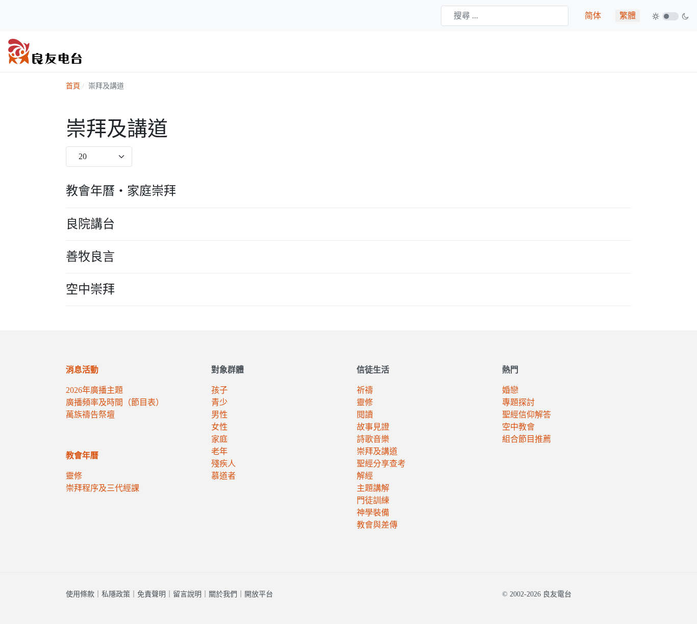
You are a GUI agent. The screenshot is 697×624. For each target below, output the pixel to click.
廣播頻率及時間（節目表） (115, 402)
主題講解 (373, 488)
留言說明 (187, 594)
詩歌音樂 (373, 439)
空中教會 (518, 426)
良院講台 (90, 224)
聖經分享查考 (381, 463)
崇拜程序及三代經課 (102, 488)
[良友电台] (45, 50)
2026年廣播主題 (94, 390)
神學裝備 (373, 512)
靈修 (74, 475)
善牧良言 (90, 256)
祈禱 (365, 390)
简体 (593, 15)
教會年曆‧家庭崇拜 (121, 190)
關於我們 (223, 594)
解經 (365, 475)
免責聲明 (151, 594)
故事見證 (373, 426)
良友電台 (557, 594)
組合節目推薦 (526, 439)
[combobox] (504, 16)
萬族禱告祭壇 (90, 414)
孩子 (219, 390)
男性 (219, 414)
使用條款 (80, 594)
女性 (219, 426)
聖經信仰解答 (526, 414)
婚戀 (510, 390)
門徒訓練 (373, 500)
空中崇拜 (90, 289)
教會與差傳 (377, 524)
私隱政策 (116, 594)
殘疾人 (223, 463)
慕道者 (223, 475)
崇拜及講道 (377, 451)
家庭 (219, 439)
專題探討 (518, 402)
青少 (219, 402)
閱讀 (365, 414)
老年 (219, 451)
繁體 (627, 15)
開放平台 (258, 594)
